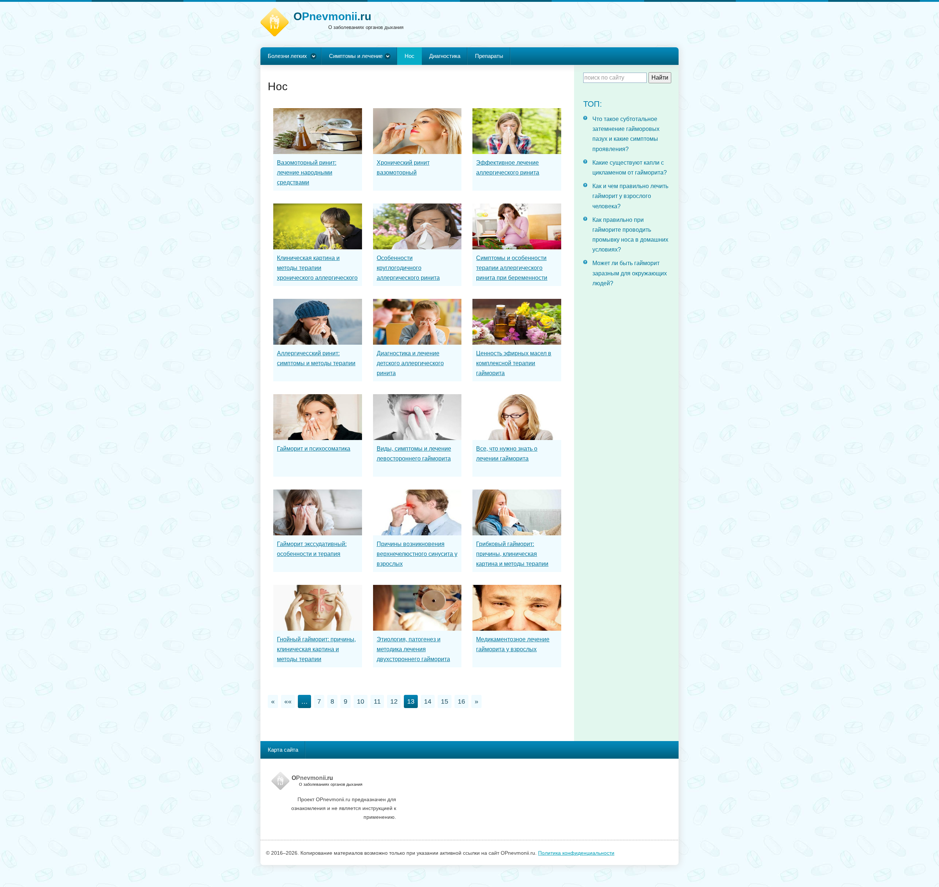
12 (394, 701)
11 (377, 701)
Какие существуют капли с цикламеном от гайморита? (629, 168)
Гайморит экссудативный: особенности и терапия (312, 549)
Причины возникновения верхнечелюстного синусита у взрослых (417, 554)
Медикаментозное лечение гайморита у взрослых (512, 644)
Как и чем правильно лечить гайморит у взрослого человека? (630, 196)
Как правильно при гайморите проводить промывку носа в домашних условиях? (630, 235)
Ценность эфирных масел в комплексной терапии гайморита (513, 363)
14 (427, 701)
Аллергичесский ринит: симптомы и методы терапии (316, 358)
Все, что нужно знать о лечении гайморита (506, 454)
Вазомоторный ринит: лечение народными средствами (306, 173)
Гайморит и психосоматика (313, 449)
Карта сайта (283, 750)
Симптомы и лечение (356, 56)
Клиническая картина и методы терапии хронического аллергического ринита (317, 273)
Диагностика (444, 56)
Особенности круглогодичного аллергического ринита (408, 268)
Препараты (489, 56)
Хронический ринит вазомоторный (403, 168)
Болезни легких (287, 56)
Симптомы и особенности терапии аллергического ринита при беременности (511, 268)
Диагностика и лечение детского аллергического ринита (410, 363)
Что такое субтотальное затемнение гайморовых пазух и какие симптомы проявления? (626, 134)
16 (461, 701)
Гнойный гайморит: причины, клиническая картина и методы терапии (316, 649)
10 (360, 701)
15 (444, 701)
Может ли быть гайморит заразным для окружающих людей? (629, 273)
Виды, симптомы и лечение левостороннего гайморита (414, 454)
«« (288, 701)
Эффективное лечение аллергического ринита (507, 168)
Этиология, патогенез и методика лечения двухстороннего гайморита (413, 649)
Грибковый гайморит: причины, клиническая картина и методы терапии (512, 554)
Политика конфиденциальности (576, 853)
